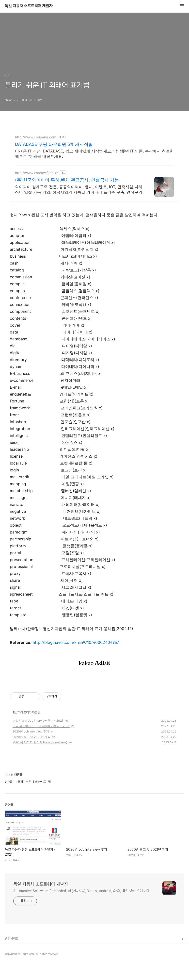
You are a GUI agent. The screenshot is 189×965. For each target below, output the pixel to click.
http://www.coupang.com (35, 137)
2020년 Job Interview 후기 (31, 731)
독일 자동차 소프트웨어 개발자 (29, 6)
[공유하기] (28, 696)
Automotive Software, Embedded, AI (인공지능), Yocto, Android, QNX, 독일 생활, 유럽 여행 (81, 891)
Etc (15, 712)
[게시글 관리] (35, 696)
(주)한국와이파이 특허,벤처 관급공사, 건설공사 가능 (67, 180)
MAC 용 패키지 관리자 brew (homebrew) (40, 742)
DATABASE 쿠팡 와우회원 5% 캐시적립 (54, 144)
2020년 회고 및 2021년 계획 (31, 737)
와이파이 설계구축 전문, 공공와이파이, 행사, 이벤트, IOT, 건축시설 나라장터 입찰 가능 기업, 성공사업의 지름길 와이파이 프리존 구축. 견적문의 (78, 189)
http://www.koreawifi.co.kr (36, 173)
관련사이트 (11, 938)
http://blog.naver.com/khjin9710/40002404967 (76, 642)
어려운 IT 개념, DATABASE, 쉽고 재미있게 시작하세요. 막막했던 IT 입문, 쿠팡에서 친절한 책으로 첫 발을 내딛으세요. (94, 154)
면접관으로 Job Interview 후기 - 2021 (38, 720)
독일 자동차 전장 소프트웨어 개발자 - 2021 (41, 726)
